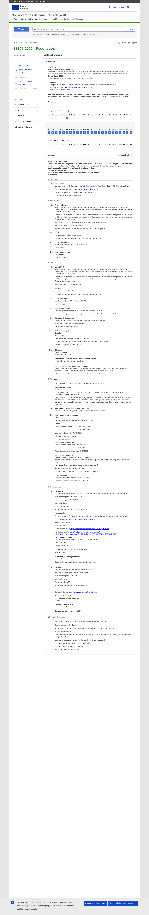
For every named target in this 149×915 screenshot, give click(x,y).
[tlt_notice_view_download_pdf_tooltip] (49, 132)
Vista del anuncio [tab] (19, 55)
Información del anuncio (24, 127)
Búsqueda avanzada (58, 34)
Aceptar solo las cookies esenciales (123, 903)
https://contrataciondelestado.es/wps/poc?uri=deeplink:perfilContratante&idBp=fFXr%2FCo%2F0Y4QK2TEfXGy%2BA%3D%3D (85, 533)
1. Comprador (20, 99)
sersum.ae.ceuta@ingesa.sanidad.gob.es (78, 87)
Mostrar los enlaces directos (25, 71)
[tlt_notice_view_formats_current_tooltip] (131, 155)
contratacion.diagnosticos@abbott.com (83, 592)
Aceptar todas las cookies (95, 903)
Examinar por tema (89, 34)
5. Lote (17, 110)
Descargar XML (24, 65)
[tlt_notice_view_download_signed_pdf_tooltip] (67, 117)
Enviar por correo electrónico (25, 83)
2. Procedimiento (21, 105)
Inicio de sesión (118, 7)
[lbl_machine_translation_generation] (72, 141)
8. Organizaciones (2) (23, 121)
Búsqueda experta (74, 34)
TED (13, 43)
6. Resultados (20, 116)
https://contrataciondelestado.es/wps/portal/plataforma (89, 529)
